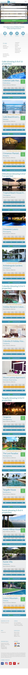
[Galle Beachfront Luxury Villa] (14, 106)
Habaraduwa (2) (18, 51)
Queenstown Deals (5, 643)
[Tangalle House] (14, 479)
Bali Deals (3, 645)
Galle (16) (4, 45)
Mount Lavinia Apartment (14, 377)
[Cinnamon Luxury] (14, 219)
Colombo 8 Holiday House (14, 341)
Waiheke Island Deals (5, 644)
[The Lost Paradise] (14, 443)
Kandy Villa (8, 562)
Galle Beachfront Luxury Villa (15, 117)
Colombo (13, 287)
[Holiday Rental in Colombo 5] (14, 296)
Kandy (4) (16, 44)
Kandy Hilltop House (12, 529)
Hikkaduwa (13, 175)
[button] (14, 7)
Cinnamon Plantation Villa (14, 153)
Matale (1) (5, 56)
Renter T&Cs (16, 632)
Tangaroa (7, 417)
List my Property (17, 622)
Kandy (12, 511)
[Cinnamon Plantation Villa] (14, 143)
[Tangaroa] (14, 408)
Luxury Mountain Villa (12, 598)
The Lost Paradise (10, 453)
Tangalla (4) (17, 42)
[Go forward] (17, 93)
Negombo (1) (17, 52)
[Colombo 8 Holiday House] (14, 331)
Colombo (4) (5, 48)
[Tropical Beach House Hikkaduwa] (14, 184)
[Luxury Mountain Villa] (14, 588)
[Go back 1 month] (6, 93)
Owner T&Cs (16, 633)
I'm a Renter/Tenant (18, 624)
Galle (12, 62)
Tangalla (13, 399)
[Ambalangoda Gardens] (14, 255)
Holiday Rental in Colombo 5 (15, 307)
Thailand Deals (4, 648)
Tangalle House (9, 490)
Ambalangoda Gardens (12, 265)
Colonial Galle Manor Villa (14, 80)
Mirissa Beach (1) (6, 55)
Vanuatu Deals (4, 647)
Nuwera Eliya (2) (18, 48)
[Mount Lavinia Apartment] (14, 367)
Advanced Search (14, 22)
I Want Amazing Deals (18, 625)
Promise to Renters (5, 622)
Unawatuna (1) (5, 53)
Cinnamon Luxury (10, 229)
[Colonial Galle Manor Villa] (14, 72)
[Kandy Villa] (14, 553)
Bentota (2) (17, 45)
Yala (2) (16, 46)
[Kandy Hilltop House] (14, 521)
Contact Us (3, 632)
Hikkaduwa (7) (5, 46)
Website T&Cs (17, 636)
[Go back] (11, 93)
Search (14, 20)
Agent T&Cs (16, 634)
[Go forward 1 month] (22, 93)
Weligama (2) (17, 49)
